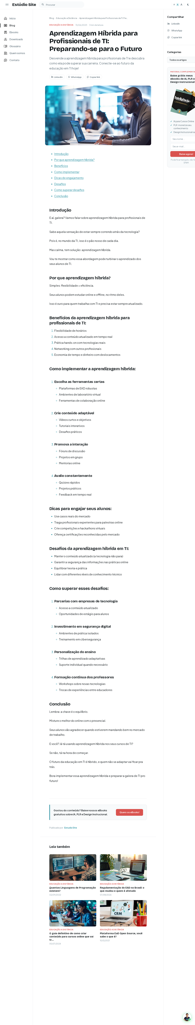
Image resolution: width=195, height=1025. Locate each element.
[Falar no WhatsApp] (187, 1017)
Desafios (60, 184)
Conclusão (61, 196)
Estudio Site (70, 827)
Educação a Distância (66, 18)
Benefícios (61, 166)
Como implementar (66, 172)
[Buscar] (42, 4)
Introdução (61, 154)
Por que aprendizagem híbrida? (74, 159)
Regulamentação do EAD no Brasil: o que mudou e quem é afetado (122, 889)
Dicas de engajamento (69, 178)
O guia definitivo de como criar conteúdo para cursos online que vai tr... (71, 936)
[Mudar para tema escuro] (188, 4)
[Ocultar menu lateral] (7, 4)
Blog (51, 18)
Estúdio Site (24, 5)
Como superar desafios (69, 190)
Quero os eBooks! (129, 812)
